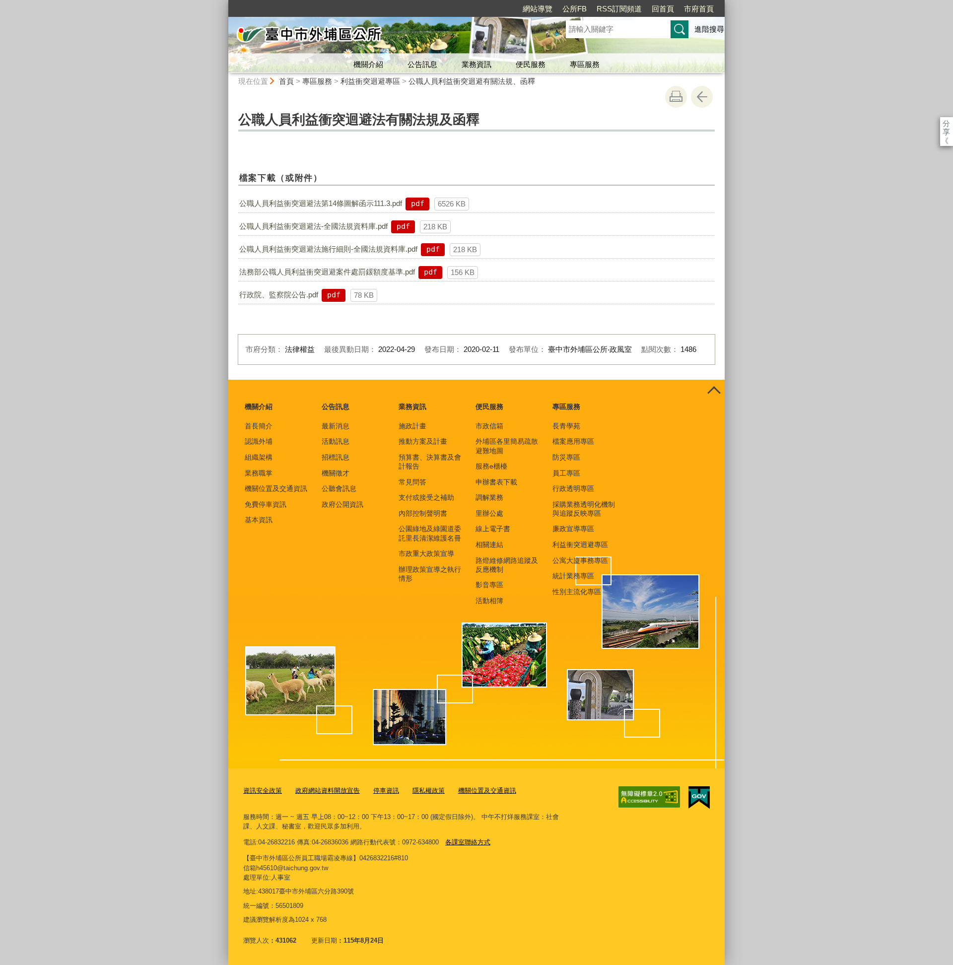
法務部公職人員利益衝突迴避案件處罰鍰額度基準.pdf (327, 272)
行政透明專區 (573, 488)
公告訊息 (422, 64)
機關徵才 (335, 473)
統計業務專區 (573, 576)
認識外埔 (258, 441)
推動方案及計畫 (423, 441)
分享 (946, 123)
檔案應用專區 (573, 441)
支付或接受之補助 (426, 497)
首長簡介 (258, 426)
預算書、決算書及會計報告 (430, 461)
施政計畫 (412, 426)
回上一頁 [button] (702, 97)
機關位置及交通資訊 (276, 488)
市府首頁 (699, 8)
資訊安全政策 (262, 790)
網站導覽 (537, 8)
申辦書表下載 (496, 482)
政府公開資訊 (342, 504)
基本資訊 (258, 520)
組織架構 (258, 457)
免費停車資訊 (265, 504)
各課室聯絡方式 (467, 842)
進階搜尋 (709, 29)
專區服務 (585, 64)
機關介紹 (368, 64)
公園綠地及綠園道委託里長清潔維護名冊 (430, 533)
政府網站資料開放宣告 (327, 790)
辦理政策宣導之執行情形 (430, 573)
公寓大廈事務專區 (580, 560)
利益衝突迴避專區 (370, 81)
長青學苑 (566, 426)
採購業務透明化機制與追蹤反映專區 (583, 508)
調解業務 (489, 497)
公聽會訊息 (339, 488)
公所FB (574, 8)
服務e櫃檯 (491, 466)
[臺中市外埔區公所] (385, 36)
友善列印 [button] (676, 97)
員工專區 (566, 473)
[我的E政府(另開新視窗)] (699, 797)
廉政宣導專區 (573, 529)
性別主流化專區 (576, 592)
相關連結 (489, 545)
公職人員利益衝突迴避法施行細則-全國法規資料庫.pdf (328, 249)
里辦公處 (489, 513)
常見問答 (412, 482)
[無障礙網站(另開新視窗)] (649, 797)
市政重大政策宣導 (426, 553)
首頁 (286, 81)
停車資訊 (386, 790)
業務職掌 (258, 473)
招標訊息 (335, 457)
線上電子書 (493, 529)
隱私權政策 (428, 790)
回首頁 (663, 8)
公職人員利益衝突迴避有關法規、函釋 (471, 81)
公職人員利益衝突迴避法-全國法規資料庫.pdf (313, 226)
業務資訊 (476, 64)
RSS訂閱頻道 (619, 8)
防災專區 (566, 457)
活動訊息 (335, 441)
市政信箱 (489, 426)
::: (224, 4)
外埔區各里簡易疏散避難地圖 (507, 445)
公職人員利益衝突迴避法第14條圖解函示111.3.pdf (320, 203)
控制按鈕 (714, 391)
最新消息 (335, 426)
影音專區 (489, 585)
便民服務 (530, 64)
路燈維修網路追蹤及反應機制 (507, 564)
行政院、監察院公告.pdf (278, 294)
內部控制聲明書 (423, 513)
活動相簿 (489, 601)
